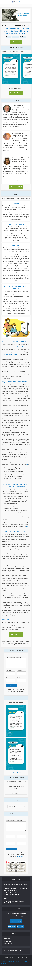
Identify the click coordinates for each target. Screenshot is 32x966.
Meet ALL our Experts (16, 186)
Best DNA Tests (7, 941)
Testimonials (7, 938)
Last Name (20, 670)
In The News (3, 963)
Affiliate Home (11, 926)
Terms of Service (12, 961)
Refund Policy (4, 961)
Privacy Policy (20, 693)
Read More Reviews (16, 92)
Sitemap (25, 961)
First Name (9, 670)
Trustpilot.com (16, 703)
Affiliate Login (20, 926)
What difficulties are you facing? (14, 657)
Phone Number (10, 677)
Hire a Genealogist (8, 943)
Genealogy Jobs (16, 921)
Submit (11, 685)
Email (18, 677)
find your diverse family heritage (11, 354)
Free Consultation (16, 41)
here (27, 464)
